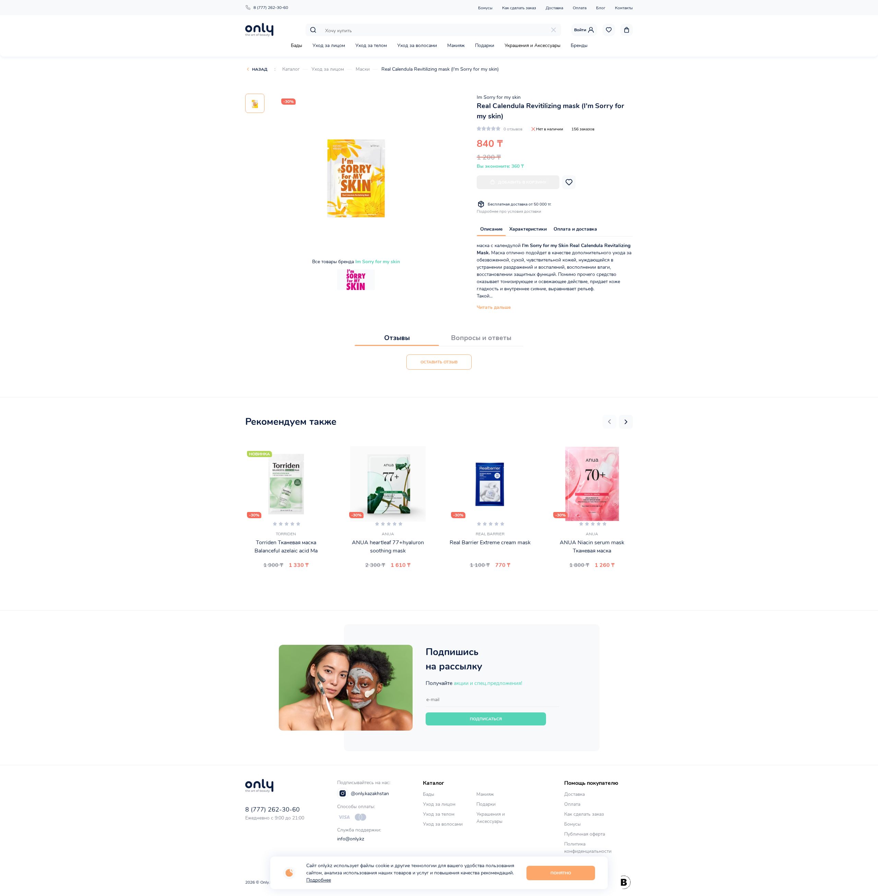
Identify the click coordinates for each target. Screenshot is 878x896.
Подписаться (486, 719)
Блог (600, 8)
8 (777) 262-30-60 (270, 7)
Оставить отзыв (439, 362)
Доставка (554, 8)
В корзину (283, 581)
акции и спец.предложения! (488, 683)
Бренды (579, 45)
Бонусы (485, 8)
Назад (260, 69)
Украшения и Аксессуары (532, 45)
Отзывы (397, 337)
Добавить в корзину (522, 182)
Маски (363, 69)
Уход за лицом (328, 45)
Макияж (456, 45)
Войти (580, 30)
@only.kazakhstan (370, 793)
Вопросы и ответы (481, 337)
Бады (296, 45)
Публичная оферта (584, 834)
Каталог (291, 69)
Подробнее (318, 880)
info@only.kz (350, 839)
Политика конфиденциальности (588, 847)
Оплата (579, 8)
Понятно (560, 873)
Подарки (484, 45)
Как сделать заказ (519, 8)
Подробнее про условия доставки (509, 211)
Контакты (624, 8)
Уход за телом (371, 45)
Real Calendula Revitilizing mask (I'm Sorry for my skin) (440, 69)
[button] (609, 422)
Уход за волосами (417, 45)
